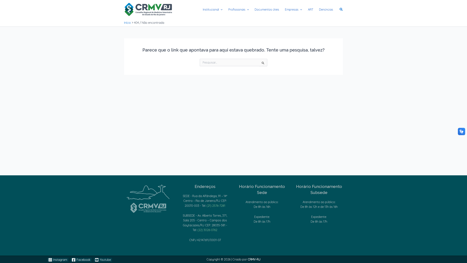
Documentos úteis (267, 9)
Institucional (211, 9)
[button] (221, 9)
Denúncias (326, 9)
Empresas (291, 9)
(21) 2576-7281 (216, 205)
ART (310, 9)
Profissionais (236, 9)
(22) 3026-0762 (207, 230)
